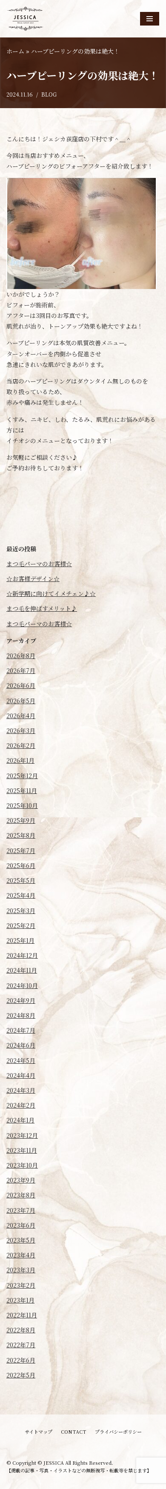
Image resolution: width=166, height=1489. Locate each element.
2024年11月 (21, 970)
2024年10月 (22, 985)
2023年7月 (20, 1210)
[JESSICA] (25, 18)
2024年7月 (20, 1030)
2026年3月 (20, 730)
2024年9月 (20, 1000)
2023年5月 (20, 1240)
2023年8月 (20, 1195)
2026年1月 (20, 760)
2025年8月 (20, 835)
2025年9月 (20, 820)
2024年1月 (20, 1120)
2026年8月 (20, 655)
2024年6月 (20, 1045)
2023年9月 (20, 1180)
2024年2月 (20, 1105)
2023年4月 (20, 1255)
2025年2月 (20, 925)
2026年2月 (20, 745)
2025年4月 (20, 895)
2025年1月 (20, 940)
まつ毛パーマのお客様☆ (39, 563)
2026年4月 (20, 715)
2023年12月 (22, 1135)
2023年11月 (21, 1150)
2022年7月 (20, 1344)
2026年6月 (20, 685)
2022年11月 (21, 1315)
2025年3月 (20, 910)
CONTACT (73, 1431)
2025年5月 (20, 880)
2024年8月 (20, 1015)
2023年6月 (20, 1225)
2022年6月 (20, 1360)
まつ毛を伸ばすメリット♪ (41, 608)
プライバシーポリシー (118, 1431)
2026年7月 (20, 670)
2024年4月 (20, 1075)
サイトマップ (38, 1431)
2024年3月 (20, 1090)
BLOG (49, 94)
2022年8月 (20, 1330)
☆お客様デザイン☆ (33, 578)
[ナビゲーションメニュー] (150, 18)
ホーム (15, 51)
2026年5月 (20, 700)
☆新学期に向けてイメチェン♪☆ (51, 593)
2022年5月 (20, 1375)
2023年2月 (20, 1285)
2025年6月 (20, 865)
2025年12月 (22, 775)
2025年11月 (21, 790)
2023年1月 (20, 1300)
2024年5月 (20, 1060)
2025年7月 (20, 850)
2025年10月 (22, 805)
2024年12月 (22, 955)
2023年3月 (20, 1270)
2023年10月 (22, 1165)
